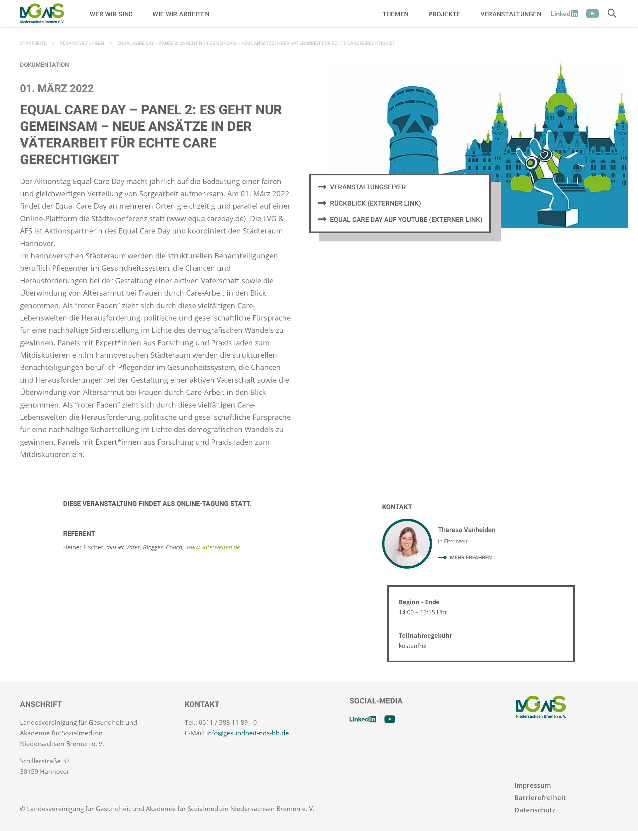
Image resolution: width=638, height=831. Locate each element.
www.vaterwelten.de (213, 547)
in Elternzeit (453, 541)
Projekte (444, 14)
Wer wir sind (111, 14)
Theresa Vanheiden (466, 530)
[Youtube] (592, 13)
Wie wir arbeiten (181, 14)
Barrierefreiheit (540, 797)
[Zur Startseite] (42, 13)
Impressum (532, 785)
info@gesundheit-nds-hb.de (247, 733)
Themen (395, 14)
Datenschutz (535, 809)
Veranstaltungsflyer (368, 187)
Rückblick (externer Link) (375, 203)
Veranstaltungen (510, 14)
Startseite (33, 43)
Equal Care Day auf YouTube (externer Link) (406, 220)
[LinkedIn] (564, 13)
